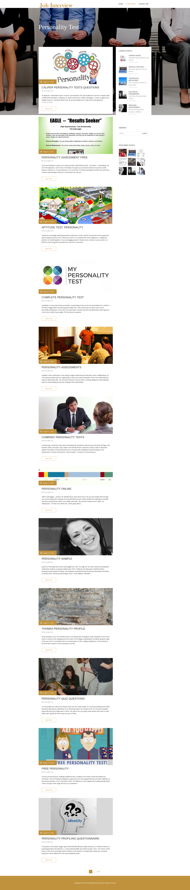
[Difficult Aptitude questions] (132, 153)
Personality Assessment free (65, 157)
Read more (48, 109)
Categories (131, 4)
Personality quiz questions (63, 698)
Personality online (56, 488)
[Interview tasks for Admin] (141, 171)
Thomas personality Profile (63, 628)
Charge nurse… (135, 55)
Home (120, 4)
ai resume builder (47, 102)
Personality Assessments (61, 367)
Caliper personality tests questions (70, 87)
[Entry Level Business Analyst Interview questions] (123, 153)
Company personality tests (63, 437)
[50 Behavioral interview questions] (132, 162)
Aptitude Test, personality (62, 227)
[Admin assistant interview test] (123, 162)
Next (98, 871)
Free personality (55, 768)
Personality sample (57, 558)
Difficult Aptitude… (137, 67)
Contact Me (143, 4)
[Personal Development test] (123, 171)
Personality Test (48, 91)
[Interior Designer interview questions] (141, 162)
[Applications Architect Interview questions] (141, 153)
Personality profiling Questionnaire (70, 838)
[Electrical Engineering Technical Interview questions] (132, 171)
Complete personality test (63, 297)
